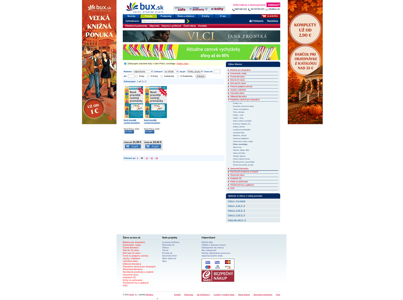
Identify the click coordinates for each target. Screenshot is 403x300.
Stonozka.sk (168, 245)
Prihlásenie (257, 21)
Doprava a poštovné (171, 26)
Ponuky (148, 16)
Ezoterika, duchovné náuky (243, 106)
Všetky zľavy (182, 63)
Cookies (217, 295)
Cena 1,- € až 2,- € (236, 206)
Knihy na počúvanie (239, 182)
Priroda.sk (167, 253)
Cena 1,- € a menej (236, 201)
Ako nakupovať (209, 250)
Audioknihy (169, 76)
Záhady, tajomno (239, 156)
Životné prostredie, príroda (243, 165)
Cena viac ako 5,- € (237, 220)
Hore (278, 295)
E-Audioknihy (187, 76)
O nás (223, 16)
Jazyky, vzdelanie (238, 90)
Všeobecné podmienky (136, 26)
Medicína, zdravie (240, 135)
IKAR (131, 295)
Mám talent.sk (169, 258)
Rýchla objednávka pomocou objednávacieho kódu (216, 254)
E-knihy (205, 16)
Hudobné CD (236, 178)
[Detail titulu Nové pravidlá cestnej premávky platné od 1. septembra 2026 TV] (155, 102)
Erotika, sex (237, 103)
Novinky (131, 16)
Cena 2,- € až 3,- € (236, 210)
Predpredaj (166, 16)
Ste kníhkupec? (203, 295)
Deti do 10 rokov (237, 80)
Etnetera (149, 295)
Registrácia (272, 21)
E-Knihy (154, 76)
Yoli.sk (165, 250)
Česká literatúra (237, 77)
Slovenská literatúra (239, 169)
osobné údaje (229, 295)
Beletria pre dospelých (240, 70)
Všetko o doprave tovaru (214, 245)
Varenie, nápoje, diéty (241, 150)
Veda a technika (239, 153)
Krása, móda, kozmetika (242, 121)
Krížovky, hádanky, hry (242, 124)
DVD (232, 188)
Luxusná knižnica (170, 242)
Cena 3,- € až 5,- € (236, 215)
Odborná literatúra (238, 96)
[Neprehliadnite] (256, 7)
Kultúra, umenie (239, 127)
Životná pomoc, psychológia (243, 162)
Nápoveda (154, 26)
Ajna (164, 261)
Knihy (141, 76)
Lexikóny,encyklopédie (241, 130)
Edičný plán (207, 242)
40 (152, 158)
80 (157, 158)
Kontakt (177, 295)
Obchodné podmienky (262, 295)
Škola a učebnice (185, 16)
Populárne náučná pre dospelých (245, 100)
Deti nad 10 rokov (238, 83)
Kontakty (202, 26)
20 (147, 158)
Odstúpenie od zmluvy (213, 247)
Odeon (165, 247)
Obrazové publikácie (241, 138)
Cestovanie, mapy (238, 73)
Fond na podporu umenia (241, 86)
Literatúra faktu (237, 93)
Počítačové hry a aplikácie (242, 185)
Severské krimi (169, 255)
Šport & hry (237, 147)
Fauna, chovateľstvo (241, 109)
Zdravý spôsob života (241, 159)
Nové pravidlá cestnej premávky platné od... (132, 123)
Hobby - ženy (238, 118)
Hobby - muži (238, 115)
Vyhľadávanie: (132, 21)
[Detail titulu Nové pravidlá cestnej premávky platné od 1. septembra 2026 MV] (135, 102)
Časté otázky (190, 26)
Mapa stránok (244, 295)
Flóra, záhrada (238, 112)
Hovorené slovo (237, 175)
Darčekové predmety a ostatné (244, 172)
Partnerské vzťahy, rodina (243, 141)
